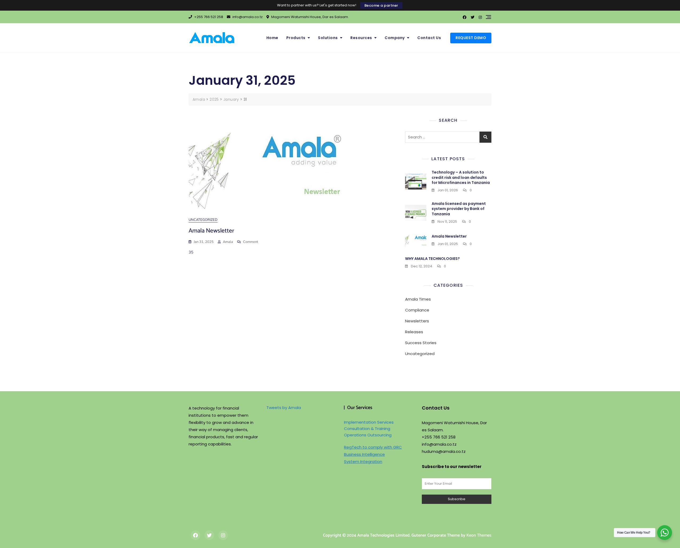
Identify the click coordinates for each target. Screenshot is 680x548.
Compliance (417, 310)
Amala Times (418, 299)
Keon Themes (478, 535)
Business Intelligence (364, 454)
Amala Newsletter (211, 231)
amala (228, 241)
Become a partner (381, 5)
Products (295, 37)
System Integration (363, 461)
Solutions (328, 37)
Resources (361, 37)
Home (272, 37)
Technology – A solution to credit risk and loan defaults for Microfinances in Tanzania (461, 177)
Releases (414, 332)
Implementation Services (369, 422)
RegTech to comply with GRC (373, 447)
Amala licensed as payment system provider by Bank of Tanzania (459, 209)
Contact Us (429, 37)
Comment (250, 242)
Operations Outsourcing (368, 435)
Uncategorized (203, 219)
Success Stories (420, 342)
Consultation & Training (367, 428)
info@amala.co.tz (247, 16)
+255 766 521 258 (208, 16)
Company (395, 37)
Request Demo (471, 37)
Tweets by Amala (283, 407)
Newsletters (417, 321)
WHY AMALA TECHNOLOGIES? (432, 258)
